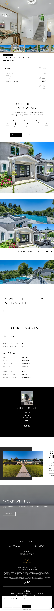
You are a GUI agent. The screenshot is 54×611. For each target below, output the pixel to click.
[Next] (46, 123)
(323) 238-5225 (39, 546)
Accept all (26, 606)
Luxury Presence (37, 593)
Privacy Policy (33, 596)
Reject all (7, 606)
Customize (17, 606)
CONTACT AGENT (26, 431)
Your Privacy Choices (27, 609)
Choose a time (14, 131)
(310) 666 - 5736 (27, 417)
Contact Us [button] (8, 513)
